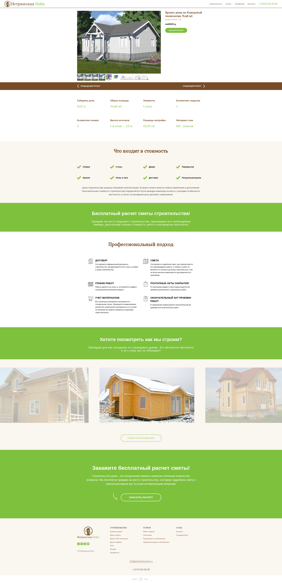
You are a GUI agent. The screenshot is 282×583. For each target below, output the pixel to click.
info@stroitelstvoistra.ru (141, 561)
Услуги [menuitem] (228, 4)
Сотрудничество (182, 535)
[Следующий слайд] (157, 42)
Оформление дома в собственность (156, 542)
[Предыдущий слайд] (81, 42)
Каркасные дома (116, 531)
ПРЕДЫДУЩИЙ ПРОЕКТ (90, 86)
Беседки (113, 549)
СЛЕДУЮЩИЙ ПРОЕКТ (192, 86)
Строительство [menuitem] (215, 4)
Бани (112, 545)
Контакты (179, 531)
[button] (176, 30)
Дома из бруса (115, 535)
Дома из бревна (116, 542)
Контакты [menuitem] (251, 4)
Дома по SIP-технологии (119, 538)
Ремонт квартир (149, 531)
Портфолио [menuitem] (239, 4)
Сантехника (147, 535)
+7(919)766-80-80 (268, 3)
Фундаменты (114, 552)
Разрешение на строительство (154, 538)
